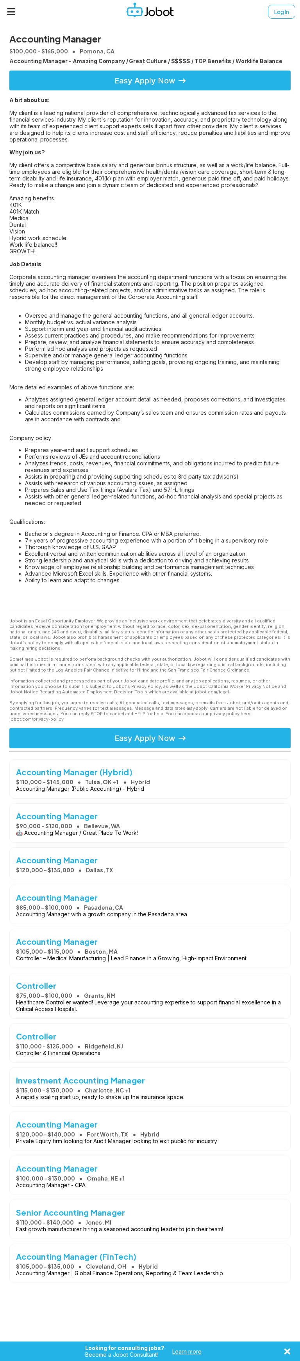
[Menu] (11, 11)
